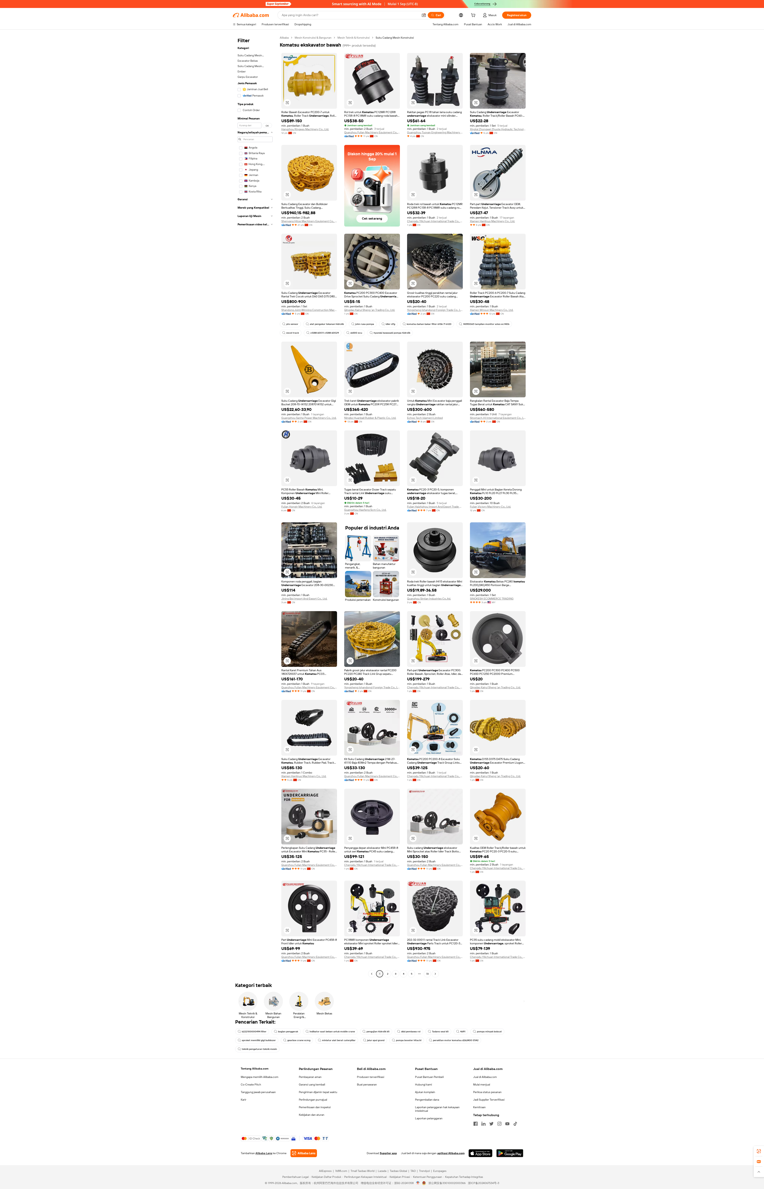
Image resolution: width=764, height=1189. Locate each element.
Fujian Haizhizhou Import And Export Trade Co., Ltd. (435, 506)
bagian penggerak (288, 1031)
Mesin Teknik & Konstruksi (353, 37)
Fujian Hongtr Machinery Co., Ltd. (301, 506)
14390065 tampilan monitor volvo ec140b (486, 324)
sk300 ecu (356, 332)
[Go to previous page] (371, 973)
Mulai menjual (481, 1084)
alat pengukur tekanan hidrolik (327, 324)
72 (427, 973)
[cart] (474, 15)
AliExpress (325, 1170)
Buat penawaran (367, 1084)
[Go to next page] (435, 973)
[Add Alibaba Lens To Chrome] (303, 1153)
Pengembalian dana (427, 1099)
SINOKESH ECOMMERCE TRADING (492, 598)
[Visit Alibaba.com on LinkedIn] (483, 1123)
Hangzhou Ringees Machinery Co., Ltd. (305, 129)
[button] (423, 15)
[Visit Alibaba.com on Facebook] (475, 1123)
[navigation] (255, 506)
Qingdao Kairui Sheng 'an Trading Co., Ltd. (369, 310)
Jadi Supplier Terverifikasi (489, 1099)
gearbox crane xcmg (298, 1040)
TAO (413, 1170)
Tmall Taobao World (362, 1170)
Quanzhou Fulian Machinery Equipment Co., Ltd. (372, 132)
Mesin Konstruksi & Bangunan (313, 37)
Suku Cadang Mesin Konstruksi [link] (395, 37)
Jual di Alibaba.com (485, 1077)
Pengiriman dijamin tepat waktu (318, 1092)
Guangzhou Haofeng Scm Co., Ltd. (365, 509)
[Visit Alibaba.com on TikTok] (515, 1123)
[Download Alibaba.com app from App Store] (480, 1153)
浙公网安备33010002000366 (447, 1183)
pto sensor (292, 324)
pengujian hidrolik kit (378, 1031)
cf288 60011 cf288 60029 (324, 332)
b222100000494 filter (254, 1031)
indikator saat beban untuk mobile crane (332, 1031)
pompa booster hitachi (408, 1040)
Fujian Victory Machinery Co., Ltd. (490, 506)
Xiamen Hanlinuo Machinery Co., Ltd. (492, 221)
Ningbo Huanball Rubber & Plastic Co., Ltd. (370, 417)
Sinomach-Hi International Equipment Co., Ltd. (498, 417)
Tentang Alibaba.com (254, 1068)
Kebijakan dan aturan (311, 1114)
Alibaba (284, 37)
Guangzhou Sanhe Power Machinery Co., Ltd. (308, 417)
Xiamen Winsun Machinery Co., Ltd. (491, 310)
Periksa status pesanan (487, 1092)
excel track (292, 332)
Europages (439, 1170)
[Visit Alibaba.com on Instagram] (499, 1123)
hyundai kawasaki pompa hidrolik (392, 332)
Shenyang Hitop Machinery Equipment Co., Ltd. (309, 221)
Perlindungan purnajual (313, 1099)
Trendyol (424, 1170)
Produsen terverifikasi (370, 1077)
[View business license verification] (418, 1183)
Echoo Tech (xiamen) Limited (425, 417)
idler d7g (390, 324)
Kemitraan (479, 1107)
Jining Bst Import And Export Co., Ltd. (304, 598)
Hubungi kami (423, 1084)
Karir (243, 1099)
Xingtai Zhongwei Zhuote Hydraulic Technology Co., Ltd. (498, 129)
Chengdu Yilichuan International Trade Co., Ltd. (435, 221)
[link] (759, 1151)
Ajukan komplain (425, 1092)
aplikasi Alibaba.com (451, 1153)
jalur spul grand (375, 1040)
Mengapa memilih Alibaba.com (259, 1077)
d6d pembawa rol (410, 1031)
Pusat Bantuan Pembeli (429, 1077)
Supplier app (388, 1153)
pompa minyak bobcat (489, 1031)
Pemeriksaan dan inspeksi (315, 1107)
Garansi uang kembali (312, 1084)
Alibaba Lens (263, 1153)
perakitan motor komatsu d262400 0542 (455, 1040)
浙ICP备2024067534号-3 (483, 1183)
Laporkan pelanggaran (428, 1118)
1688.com (341, 1170)
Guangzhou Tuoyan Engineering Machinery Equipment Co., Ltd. (435, 132)
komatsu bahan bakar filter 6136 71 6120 (429, 324)
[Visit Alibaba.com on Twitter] (491, 1123)
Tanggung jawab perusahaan (258, 1092)
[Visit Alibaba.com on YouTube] (507, 1123)
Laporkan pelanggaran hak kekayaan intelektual (437, 1109)
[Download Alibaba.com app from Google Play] (509, 1153)
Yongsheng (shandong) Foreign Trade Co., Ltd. (435, 310)
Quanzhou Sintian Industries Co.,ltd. (429, 598)
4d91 (462, 1031)
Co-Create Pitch (251, 1084)
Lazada (382, 1170)
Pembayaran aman (310, 1077)
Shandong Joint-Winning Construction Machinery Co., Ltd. (309, 310)
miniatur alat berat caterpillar (339, 1040)
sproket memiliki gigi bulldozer (259, 1040)
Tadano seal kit (440, 1031)
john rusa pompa (364, 324)
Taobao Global (398, 1170)
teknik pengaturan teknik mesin (259, 1049)
